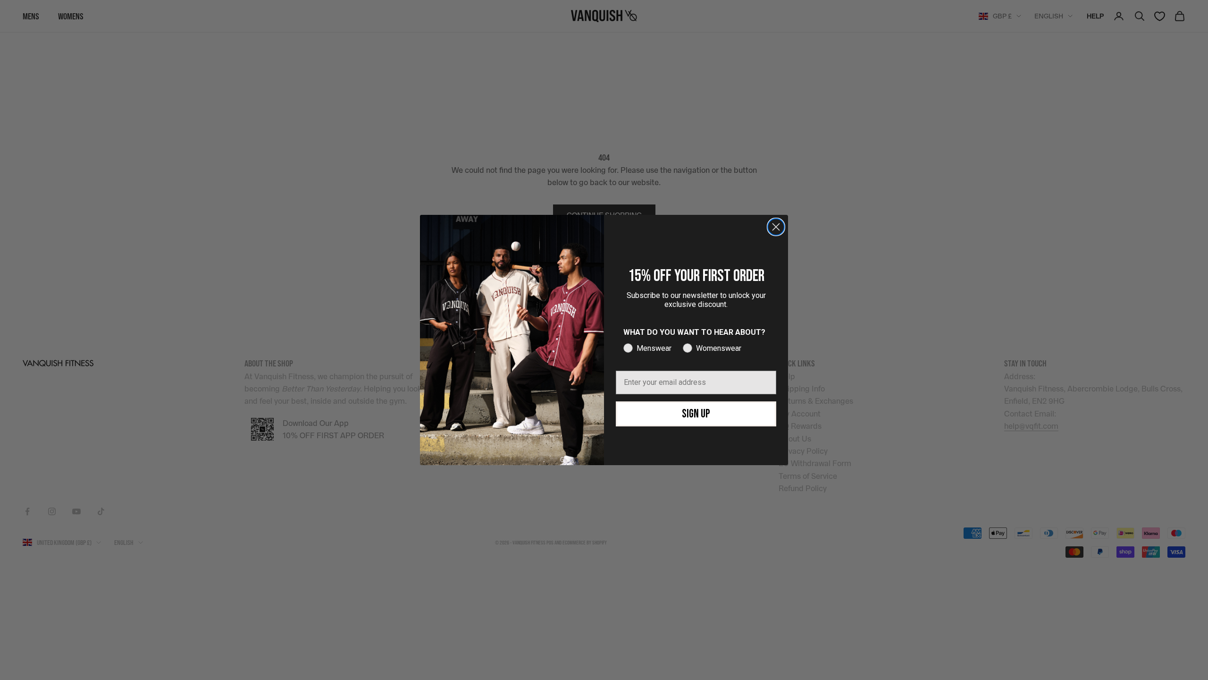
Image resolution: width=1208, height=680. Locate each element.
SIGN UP (696, 414)
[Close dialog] (776, 227)
